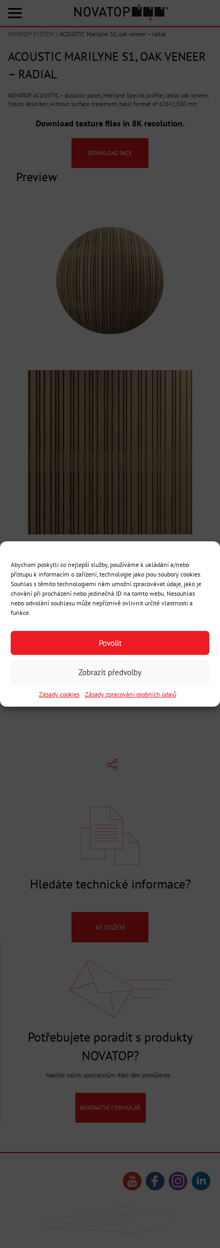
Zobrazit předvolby (110, 672)
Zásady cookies (59, 694)
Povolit (110, 642)
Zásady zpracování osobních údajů (130, 694)
